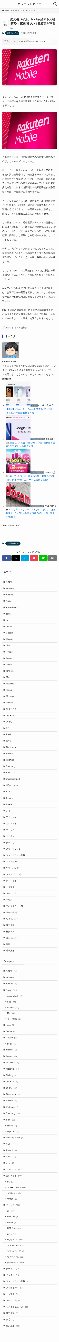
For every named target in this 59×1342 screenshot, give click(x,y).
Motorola (10, 696)
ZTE (8, 811)
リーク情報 (11, 912)
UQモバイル (12, 785)
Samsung (10, 766)
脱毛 (8, 944)
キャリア (10, 830)
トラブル (10, 887)
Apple (8, 601)
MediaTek (10, 683)
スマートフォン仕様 (15, 855)
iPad (8, 645)
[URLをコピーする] (52, 558)
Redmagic (11, 760)
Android (9, 594)
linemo (9, 664)
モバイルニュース (14, 906)
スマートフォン (13, 849)
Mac (8, 677)
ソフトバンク (12, 868)
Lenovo (9, 658)
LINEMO (10, 671)
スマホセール (12, 861)
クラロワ (10, 842)
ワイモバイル (12, 919)
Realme (9, 753)
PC (7, 728)
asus (8, 614)
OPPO (9, 722)
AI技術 (9, 582)
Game (9, 626)
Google (9, 633)
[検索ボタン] (55, 4)
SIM (8, 772)
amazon (10, 588)
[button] (6, 558)
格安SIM (10, 931)
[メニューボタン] (4, 4)
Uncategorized (13, 779)
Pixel (8, 734)
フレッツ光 (11, 893)
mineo (9, 690)
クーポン (10, 836)
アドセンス (11, 817)
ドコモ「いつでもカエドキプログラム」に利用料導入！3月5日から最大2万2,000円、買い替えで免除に (31, 513)
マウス (9, 900)
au (7, 620)
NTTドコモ (36, 506)
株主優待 (10, 925)
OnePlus (10, 715)
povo (8, 741)
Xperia (9, 804)
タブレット (11, 880)
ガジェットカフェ (29, 3)
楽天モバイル (12, 33)
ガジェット (11, 823)
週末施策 (10, 950)
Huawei (9, 639)
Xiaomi (9, 798)
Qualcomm (11, 747)
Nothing (9, 702)
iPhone (34, 405)
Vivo (8, 791)
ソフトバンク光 (13, 874)
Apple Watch (12, 607)
